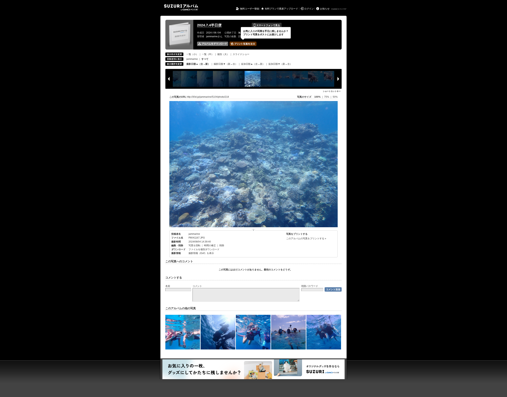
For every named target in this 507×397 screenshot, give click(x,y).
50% (335, 96)
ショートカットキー (332, 91)
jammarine (192, 59)
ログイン (309, 8)
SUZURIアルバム (181, 7)
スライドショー (241, 54)
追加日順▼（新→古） (280, 64)
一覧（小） (192, 54)
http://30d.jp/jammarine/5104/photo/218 (208, 96)
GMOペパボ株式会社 (339, 9)
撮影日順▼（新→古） (225, 64)
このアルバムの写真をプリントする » (306, 238)
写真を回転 (194, 245)
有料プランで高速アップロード (281, 8)
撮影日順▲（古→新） (198, 64)
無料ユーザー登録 (249, 8)
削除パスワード (309, 286)
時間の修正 (210, 245)
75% (327, 96)
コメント (197, 286)
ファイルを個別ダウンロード (204, 249)
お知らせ (325, 8)
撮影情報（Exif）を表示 (201, 253)
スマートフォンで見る (266, 25)
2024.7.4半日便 (209, 25)
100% (317, 96)
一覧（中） (208, 54)
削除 (221, 245)
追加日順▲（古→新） (253, 64)
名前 (167, 286)
